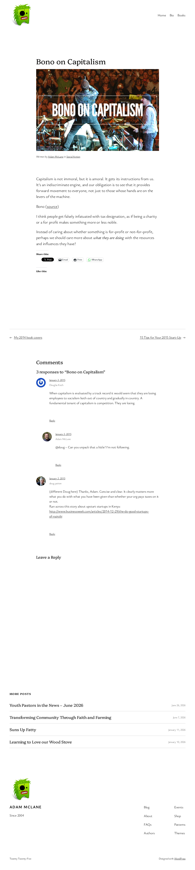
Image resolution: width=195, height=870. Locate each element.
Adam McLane (55, 156)
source (52, 206)
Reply (52, 420)
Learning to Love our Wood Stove (41, 742)
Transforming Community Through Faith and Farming (60, 717)
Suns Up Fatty (23, 729)
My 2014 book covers (28, 337)
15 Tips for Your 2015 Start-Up (160, 337)
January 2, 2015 (57, 380)
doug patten (55, 483)
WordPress (179, 858)
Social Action (73, 156)
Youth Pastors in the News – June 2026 (46, 705)
